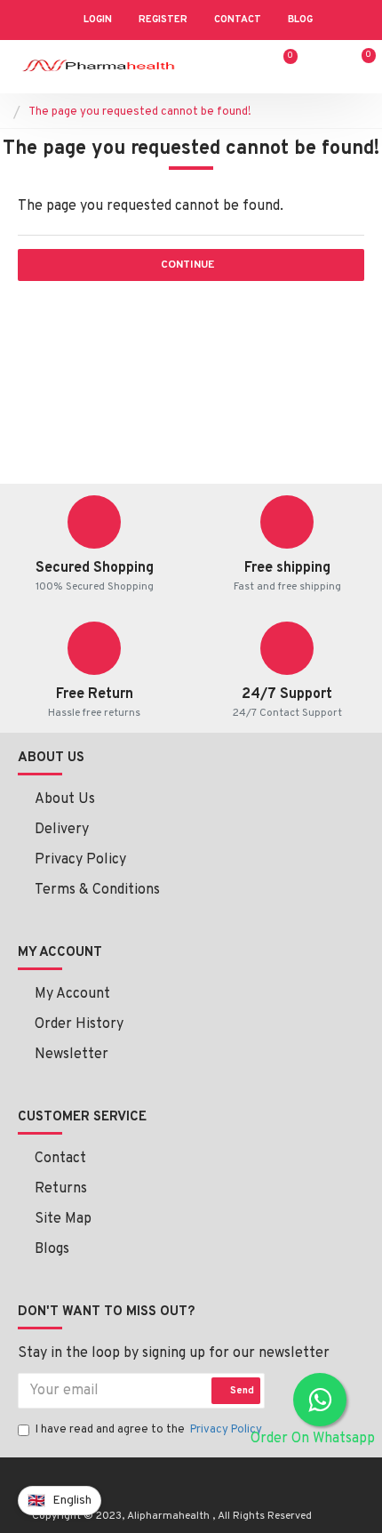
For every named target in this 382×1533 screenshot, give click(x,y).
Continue (187, 265)
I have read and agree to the (149, 1430)
